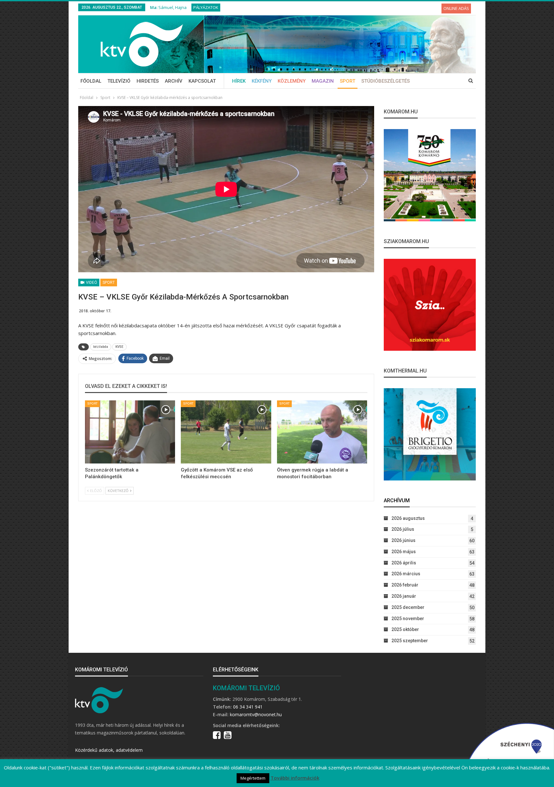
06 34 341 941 (248, 707)
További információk (295, 778)
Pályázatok (205, 7)
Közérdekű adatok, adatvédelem (109, 750)
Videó (91, 282)
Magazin (323, 81)
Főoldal (90, 81)
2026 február (404, 584)
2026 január (403, 596)
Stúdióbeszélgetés (385, 81)
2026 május (403, 551)
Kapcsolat (202, 81)
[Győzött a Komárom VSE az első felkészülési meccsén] (226, 431)
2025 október (405, 629)
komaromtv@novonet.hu (256, 714)
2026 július (402, 529)
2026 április (403, 562)
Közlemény (292, 81)
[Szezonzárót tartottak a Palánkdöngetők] (130, 431)
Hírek (239, 81)
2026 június (403, 540)
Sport (347, 81)
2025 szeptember (409, 640)
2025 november (407, 618)
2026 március (405, 573)
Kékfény (262, 81)
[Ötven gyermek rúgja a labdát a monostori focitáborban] (322, 431)
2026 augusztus (408, 518)
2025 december (407, 607)
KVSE (119, 346)
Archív (173, 81)
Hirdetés (148, 81)
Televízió (118, 81)
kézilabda (100, 346)
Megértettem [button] (252, 778)
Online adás (456, 8)
